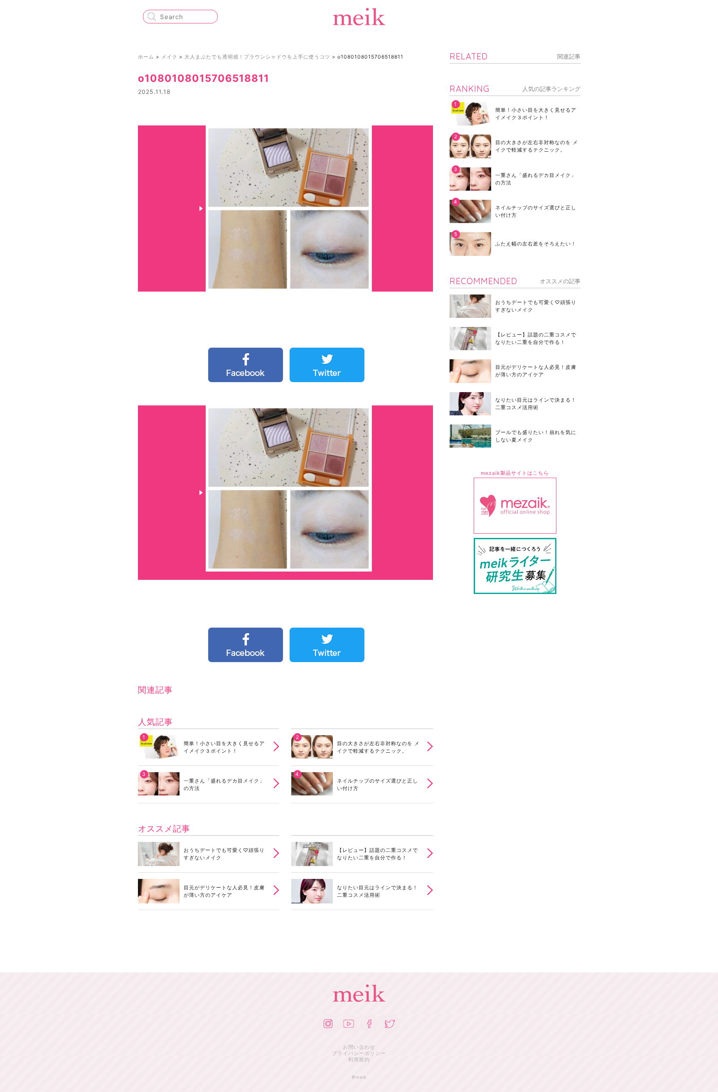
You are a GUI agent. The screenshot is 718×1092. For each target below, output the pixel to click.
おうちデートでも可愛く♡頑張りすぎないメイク (224, 854)
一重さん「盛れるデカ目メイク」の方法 (224, 784)
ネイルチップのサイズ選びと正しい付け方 (377, 784)
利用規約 (359, 1059)
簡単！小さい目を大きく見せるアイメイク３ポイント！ (224, 747)
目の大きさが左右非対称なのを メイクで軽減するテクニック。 (378, 747)
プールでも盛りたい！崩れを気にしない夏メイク (535, 436)
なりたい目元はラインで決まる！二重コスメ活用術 (377, 891)
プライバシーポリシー (359, 1053)
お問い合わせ (359, 1047)
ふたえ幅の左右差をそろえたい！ (535, 243)
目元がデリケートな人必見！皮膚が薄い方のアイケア (224, 891)
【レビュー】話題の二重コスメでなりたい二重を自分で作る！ (377, 854)
